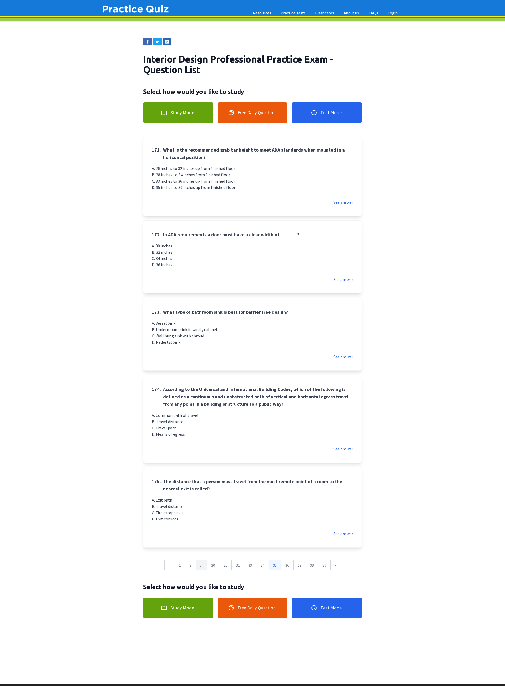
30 (213, 565)
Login (393, 13)
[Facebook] (147, 41)
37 (299, 565)
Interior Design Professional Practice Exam (236, 59)
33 (250, 565)
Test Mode (331, 112)
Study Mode (182, 112)
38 (312, 565)
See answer (343, 202)
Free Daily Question (257, 112)
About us (351, 13)
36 (287, 565)
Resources (262, 13)
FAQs (373, 13)
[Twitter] (157, 41)
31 (225, 565)
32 (238, 565)
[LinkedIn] (167, 41)
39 (324, 565)
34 (262, 565)
